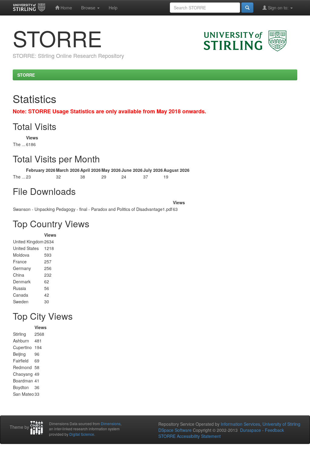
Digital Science (81, 434)
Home (65, 8)
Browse (89, 8)
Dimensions (110, 423)
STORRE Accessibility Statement (189, 436)
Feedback (274, 430)
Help (113, 8)
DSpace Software (175, 430)
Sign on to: (278, 8)
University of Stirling (281, 424)
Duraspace (250, 430)
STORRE (26, 75)
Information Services (240, 424)
